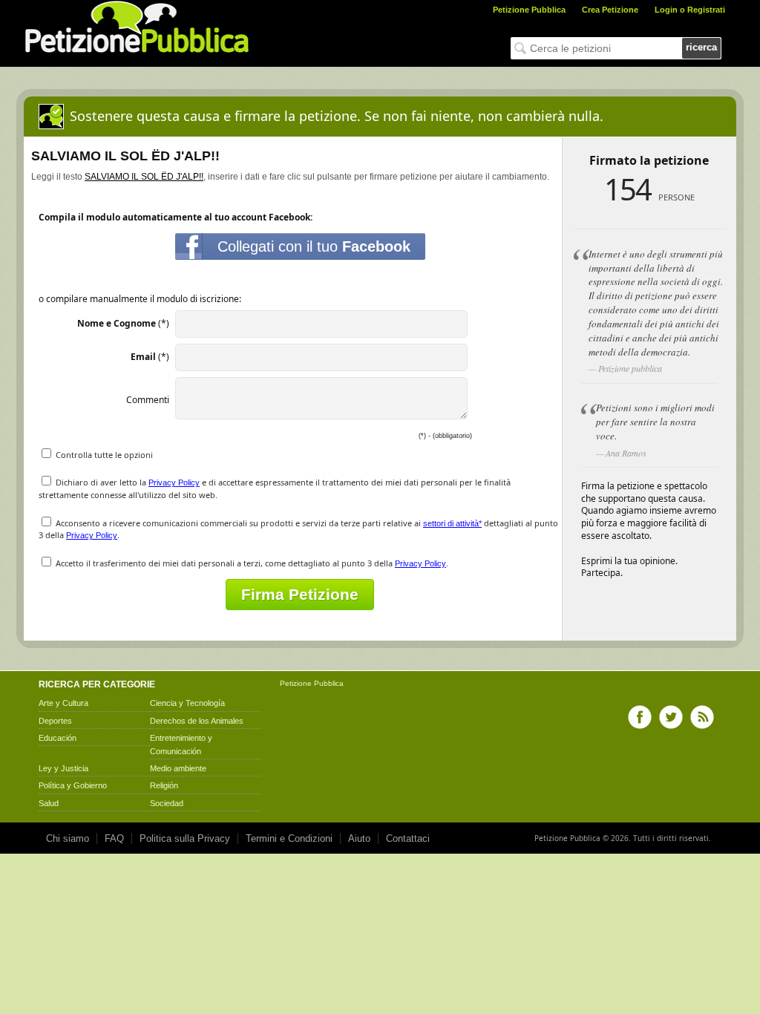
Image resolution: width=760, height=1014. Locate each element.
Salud (49, 803)
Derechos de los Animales (196, 720)
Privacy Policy (174, 482)
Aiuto (359, 838)
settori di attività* (452, 523)
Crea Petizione (610, 9)
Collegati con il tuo (313, 246)
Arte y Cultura (63, 703)
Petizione (296, 683)
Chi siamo (67, 838)
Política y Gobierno (73, 785)
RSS (702, 717)
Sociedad (166, 803)
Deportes (55, 720)
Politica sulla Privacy (185, 838)
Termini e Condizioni (289, 838)
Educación (57, 737)
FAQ (114, 838)
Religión (164, 785)
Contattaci (408, 838)
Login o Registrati (690, 9)
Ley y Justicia (63, 768)
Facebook (640, 717)
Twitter (671, 717)
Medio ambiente (178, 768)
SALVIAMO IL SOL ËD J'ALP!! (144, 176)
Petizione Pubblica (529, 9)
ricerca (701, 47)
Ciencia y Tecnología (187, 703)
